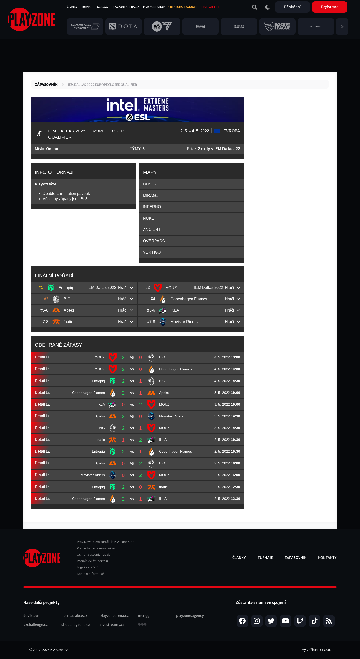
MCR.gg (102, 7)
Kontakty (327, 557)
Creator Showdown (182, 7)
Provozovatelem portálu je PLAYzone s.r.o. (106, 542)
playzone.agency (190, 615)
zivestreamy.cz (112, 624)
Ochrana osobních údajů (93, 554)
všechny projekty (142, 625)
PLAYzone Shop (154, 7)
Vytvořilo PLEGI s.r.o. (316, 650)
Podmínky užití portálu (92, 561)
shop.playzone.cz (75, 624)
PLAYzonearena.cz (125, 7)
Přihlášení (292, 7)
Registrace (329, 7)
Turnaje (87, 7)
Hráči (122, 288)
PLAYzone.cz (59, 650)
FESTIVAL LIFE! (210, 7)
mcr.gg (143, 615)
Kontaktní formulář (90, 574)
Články (72, 7)
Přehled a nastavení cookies (96, 548)
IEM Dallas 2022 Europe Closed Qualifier (102, 85)
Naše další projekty (41, 602)
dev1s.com (32, 615)
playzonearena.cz (114, 615)
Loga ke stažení (87, 567)
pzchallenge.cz (35, 624)
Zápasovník (46, 84)
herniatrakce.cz (74, 615)
